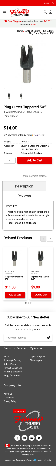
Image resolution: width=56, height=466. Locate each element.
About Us (8, 394)
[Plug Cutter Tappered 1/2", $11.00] (15, 258)
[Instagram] (24, 438)
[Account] (49, 12)
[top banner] (52, 3)
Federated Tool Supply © (21, 445)
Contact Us (9, 397)
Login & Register (37, 356)
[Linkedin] (32, 438)
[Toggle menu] (4, 12)
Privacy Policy (10, 401)
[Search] (44, 12)
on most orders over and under (29, 23)
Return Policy (10, 364)
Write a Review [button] (11, 116)
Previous (43, 239)
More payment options (35, 176)
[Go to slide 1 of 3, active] (26, 303)
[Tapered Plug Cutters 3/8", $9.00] (41, 258)
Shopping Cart (36, 360)
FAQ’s (6, 356)
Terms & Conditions (13, 368)
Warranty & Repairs (13, 371)
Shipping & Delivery (13, 360)
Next (50, 239)
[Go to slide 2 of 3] (28, 303)
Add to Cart (15, 294)
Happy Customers (12, 375)
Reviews (24, 196)
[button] (28, 134)
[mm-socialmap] (39, 438)
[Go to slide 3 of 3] (31, 303)
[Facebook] (17, 438)
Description (24, 186)
